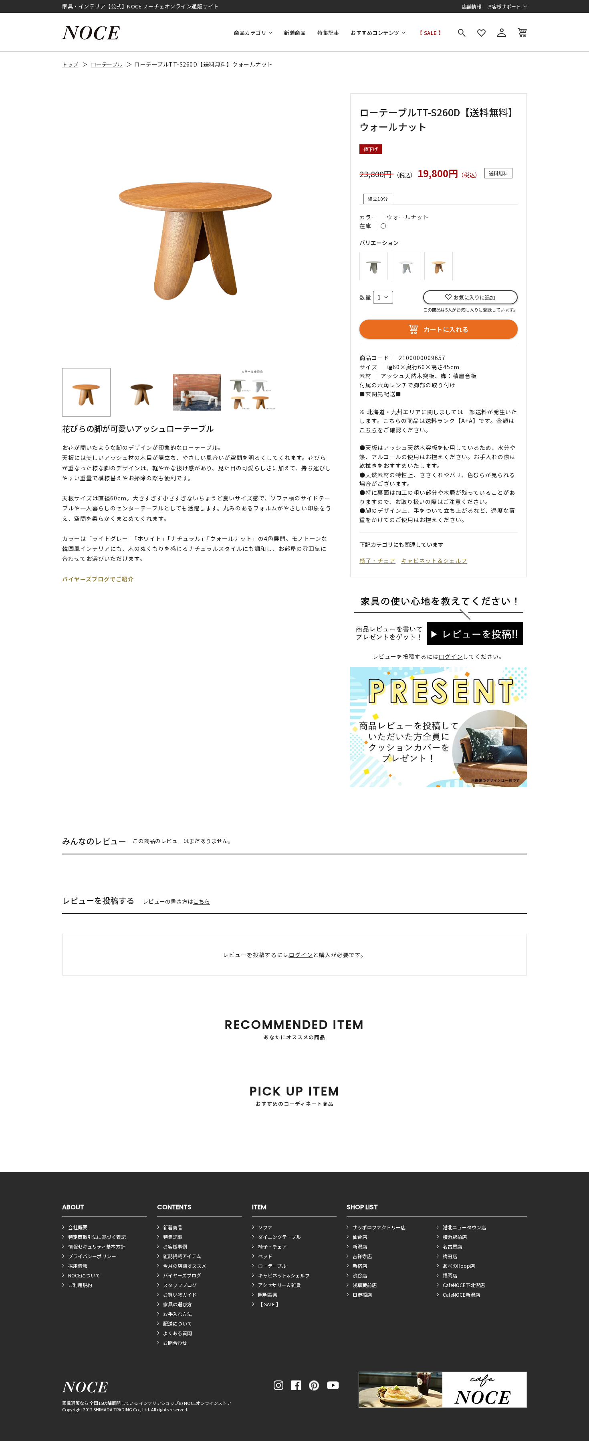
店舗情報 (471, 6)
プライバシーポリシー (92, 1256)
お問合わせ (175, 1342)
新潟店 (360, 1246)
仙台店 (360, 1236)
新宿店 (360, 1265)
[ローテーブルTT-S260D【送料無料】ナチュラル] (438, 265)
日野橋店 (362, 1294)
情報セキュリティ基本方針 (96, 1246)
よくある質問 (177, 1333)
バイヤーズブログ (182, 1275)
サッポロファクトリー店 (379, 1227)
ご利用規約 (80, 1284)
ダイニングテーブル (279, 1236)
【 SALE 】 (430, 32)
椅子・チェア (377, 561)
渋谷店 (360, 1275)
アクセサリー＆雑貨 (279, 1284)
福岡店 (450, 1275)
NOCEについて (84, 1275)
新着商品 (295, 32)
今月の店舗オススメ (184, 1265)
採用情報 (77, 1265)
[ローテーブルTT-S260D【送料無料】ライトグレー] (373, 265)
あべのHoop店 (459, 1265)
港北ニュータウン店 (464, 1227)
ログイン (451, 656)
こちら (201, 901)
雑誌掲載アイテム (182, 1256)
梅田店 (450, 1256)
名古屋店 (452, 1246)
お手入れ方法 (177, 1313)
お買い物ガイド (180, 1294)
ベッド (265, 1256)
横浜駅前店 (455, 1236)
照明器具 (267, 1294)
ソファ (265, 1227)
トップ (70, 64)
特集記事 (328, 32)
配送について (177, 1323)
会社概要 (77, 1227)
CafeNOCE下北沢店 (464, 1284)
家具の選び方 (177, 1304)
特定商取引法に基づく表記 (97, 1236)
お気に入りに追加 (474, 297)
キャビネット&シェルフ (284, 1275)
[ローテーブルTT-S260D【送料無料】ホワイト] (406, 265)
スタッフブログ (180, 1284)
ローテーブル (107, 64)
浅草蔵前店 (365, 1284)
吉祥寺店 (362, 1256)
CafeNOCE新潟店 (461, 1294)
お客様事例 (175, 1246)
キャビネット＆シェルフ (434, 561)
